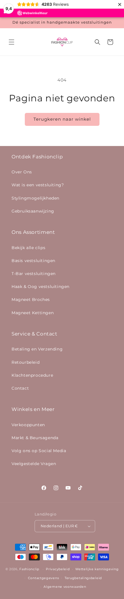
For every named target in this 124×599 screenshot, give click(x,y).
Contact (20, 388)
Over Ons (22, 172)
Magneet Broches (31, 299)
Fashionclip (29, 569)
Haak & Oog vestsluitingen (40, 286)
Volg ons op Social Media (39, 450)
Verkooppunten (28, 424)
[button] (11, 42)
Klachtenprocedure (32, 375)
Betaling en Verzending (37, 349)
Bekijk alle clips (28, 247)
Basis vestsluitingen (33, 260)
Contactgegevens (43, 578)
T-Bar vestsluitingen (34, 273)
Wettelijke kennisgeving (97, 569)
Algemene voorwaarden (65, 587)
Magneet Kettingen (33, 312)
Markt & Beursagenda (35, 437)
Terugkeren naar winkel (62, 119)
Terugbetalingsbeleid (83, 578)
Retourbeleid (26, 362)
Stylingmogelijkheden (35, 198)
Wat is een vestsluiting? (38, 184)
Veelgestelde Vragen (34, 463)
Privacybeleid (57, 569)
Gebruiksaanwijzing (33, 211)
